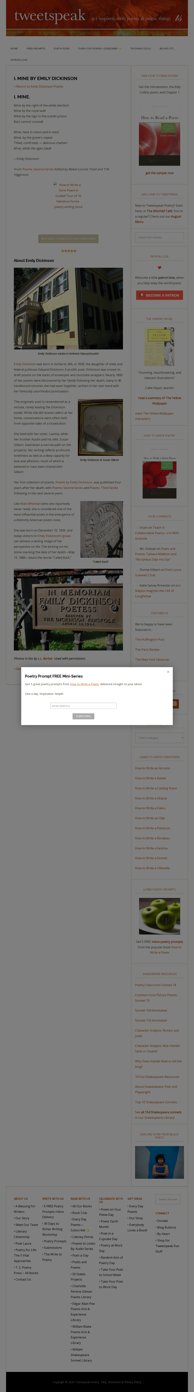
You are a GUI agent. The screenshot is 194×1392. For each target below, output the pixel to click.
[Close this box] (168, 671)
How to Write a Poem (84, 684)
